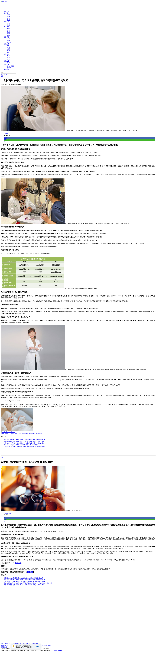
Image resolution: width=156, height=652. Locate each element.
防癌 (8, 23)
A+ (5, 141)
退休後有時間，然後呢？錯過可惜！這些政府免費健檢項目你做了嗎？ (24, 441)
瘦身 (8, 40)
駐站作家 (6, 64)
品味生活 (6, 61)
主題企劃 (6, 69)
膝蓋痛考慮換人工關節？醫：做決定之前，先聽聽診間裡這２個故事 (23, 578)
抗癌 (8, 25)
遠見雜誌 (3, 645)
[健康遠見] (4, 1)
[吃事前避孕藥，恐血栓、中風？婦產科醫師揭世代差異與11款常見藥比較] (78, 419)
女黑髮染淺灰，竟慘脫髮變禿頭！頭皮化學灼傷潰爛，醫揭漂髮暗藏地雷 (25, 446)
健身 (8, 38)
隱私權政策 (4, 647)
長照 (8, 18)
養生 (8, 28)
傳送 (5, 139)
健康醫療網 (8, 513)
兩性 (8, 45)
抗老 (8, 59)
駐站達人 (9, 68)
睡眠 (8, 52)
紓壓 (8, 50)
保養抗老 (6, 54)
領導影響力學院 (46, 645)
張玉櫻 (6, 133)
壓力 (8, 47)
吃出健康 (6, 26)
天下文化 (9, 645)
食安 (8, 33)
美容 (8, 57)
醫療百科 (6, 13)
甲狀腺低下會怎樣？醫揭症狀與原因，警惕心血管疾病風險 (21, 445)
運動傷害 (9, 42)
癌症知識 (6, 21)
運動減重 (6, 37)
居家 (8, 62)
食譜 (8, 35)
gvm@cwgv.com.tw (57, 650)
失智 (8, 20)
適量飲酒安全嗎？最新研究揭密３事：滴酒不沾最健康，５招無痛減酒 (24, 443)
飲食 (8, 30)
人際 (8, 49)
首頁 (2, 74)
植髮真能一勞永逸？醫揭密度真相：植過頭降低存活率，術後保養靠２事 (25, 439)
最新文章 (6, 11)
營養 (8, 32)
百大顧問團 (10, 66)
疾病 (8, 14)
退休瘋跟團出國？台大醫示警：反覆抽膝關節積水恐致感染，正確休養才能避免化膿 (28, 583)
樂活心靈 (6, 44)
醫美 (8, 56)
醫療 (8, 16)
